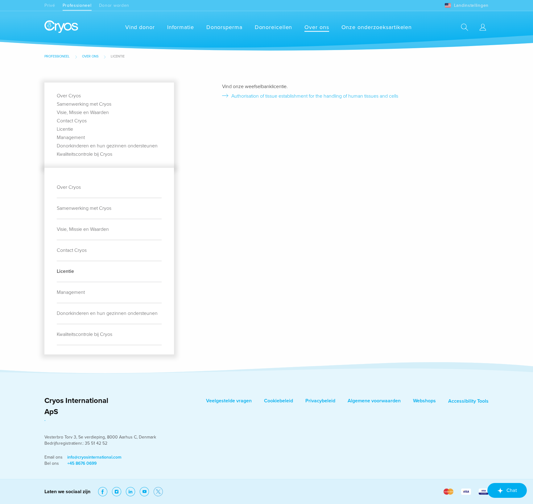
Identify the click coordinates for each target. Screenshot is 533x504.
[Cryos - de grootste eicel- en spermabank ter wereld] (61, 27)
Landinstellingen (471, 5)
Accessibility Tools (468, 401)
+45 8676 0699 (82, 463)
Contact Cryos (72, 121)
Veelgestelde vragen (229, 401)
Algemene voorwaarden (374, 401)
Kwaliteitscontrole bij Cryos (84, 154)
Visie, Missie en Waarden (83, 112)
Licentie (65, 129)
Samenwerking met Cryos (84, 104)
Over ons (316, 27)
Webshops (424, 401)
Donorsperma (224, 27)
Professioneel (77, 5)
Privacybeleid (320, 401)
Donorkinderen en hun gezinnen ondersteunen (107, 146)
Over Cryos (69, 96)
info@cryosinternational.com (94, 457)
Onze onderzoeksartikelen (376, 27)
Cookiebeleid (278, 401)
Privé (49, 5)
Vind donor (140, 27)
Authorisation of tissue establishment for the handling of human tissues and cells (314, 96)
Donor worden (114, 5)
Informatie (180, 27)
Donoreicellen (273, 27)
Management (71, 137)
